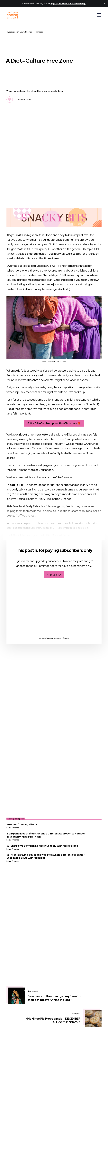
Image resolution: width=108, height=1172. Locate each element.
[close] (104, 3)
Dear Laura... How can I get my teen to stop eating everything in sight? (54, 997)
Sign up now (54, 574)
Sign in (66, 638)
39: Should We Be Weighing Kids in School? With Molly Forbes (42, 845)
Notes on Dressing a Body (21, 824)
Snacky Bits (25, 99)
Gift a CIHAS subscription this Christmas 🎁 (54, 423)
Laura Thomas (26, 32)
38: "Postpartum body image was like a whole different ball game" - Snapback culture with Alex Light (46, 856)
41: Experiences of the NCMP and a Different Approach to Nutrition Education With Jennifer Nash (45, 835)
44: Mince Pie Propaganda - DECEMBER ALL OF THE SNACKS (53, 1020)
